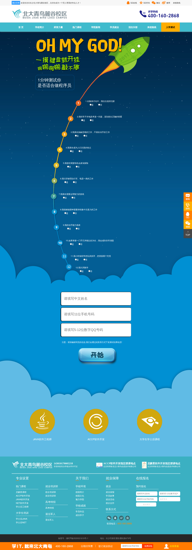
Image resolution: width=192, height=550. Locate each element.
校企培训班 (50, 491)
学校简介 (39, 27)
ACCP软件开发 (96, 439)
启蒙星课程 (21, 491)
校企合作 (110, 502)
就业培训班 (50, 495)
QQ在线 (133, 2)
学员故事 (110, 495)
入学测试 (170, 27)
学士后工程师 (22, 506)
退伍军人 (49, 519)
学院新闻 (95, 27)
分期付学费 (87, 546)
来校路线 (176, 2)
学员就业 (114, 27)
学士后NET (21, 522)
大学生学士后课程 (150, 439)
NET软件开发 (22, 502)
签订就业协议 (105, 546)
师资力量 (58, 27)
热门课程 (77, 27)
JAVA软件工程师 (42, 439)
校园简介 (80, 491)
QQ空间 (146, 2)
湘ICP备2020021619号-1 (77, 538)
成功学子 (80, 515)
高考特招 (49, 507)
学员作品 (80, 511)
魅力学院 (80, 499)
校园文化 (80, 495)
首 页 (20, 27)
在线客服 (174, 546)
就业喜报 (110, 491)
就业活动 (110, 499)
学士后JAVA (21, 518)
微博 (168, 2)
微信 (158, 2)
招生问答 (133, 27)
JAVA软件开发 (22, 499)
